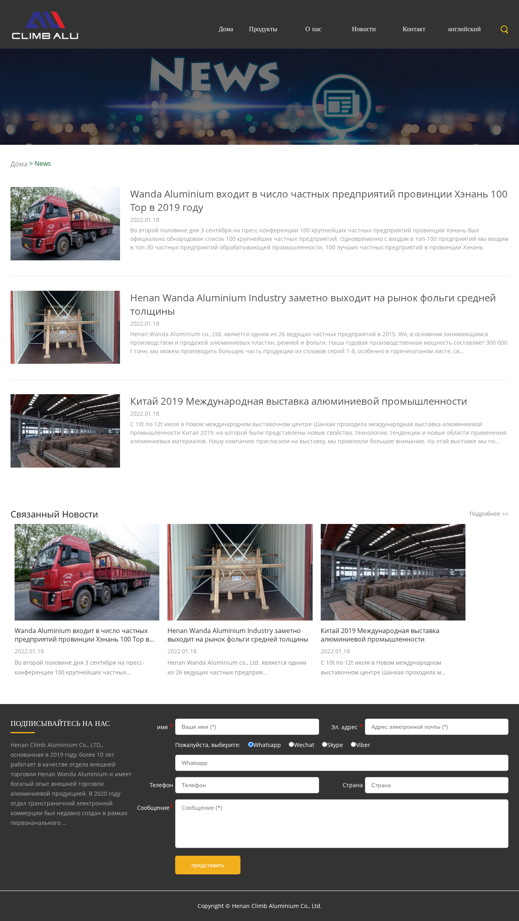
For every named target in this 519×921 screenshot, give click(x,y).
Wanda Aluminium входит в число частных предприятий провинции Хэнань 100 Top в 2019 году (82, 635)
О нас (313, 29)
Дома (226, 29)
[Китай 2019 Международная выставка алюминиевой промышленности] (65, 465)
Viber (363, 745)
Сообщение (155, 807)
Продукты (263, 29)
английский (464, 29)
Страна (353, 785)
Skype (335, 745)
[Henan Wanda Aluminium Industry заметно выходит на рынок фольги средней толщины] (65, 361)
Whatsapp (267, 745)
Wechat (304, 745)
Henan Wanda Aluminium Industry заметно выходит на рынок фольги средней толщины (237, 635)
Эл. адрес (347, 726)
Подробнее (489, 513)
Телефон (161, 785)
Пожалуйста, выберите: (208, 745)
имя (165, 726)
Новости (364, 29)
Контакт (414, 29)
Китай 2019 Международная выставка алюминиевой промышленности (298, 401)
